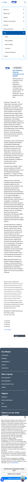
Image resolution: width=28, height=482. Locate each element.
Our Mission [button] (6, 352)
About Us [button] (6, 9)
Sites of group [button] (7, 374)
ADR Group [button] (7, 13)
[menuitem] (5, 355)
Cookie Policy (14, 462)
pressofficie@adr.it (7, 329)
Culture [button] (6, 56)
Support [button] (5, 393)
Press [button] (5, 33)
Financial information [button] (10, 21)
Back (16, 336)
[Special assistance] (25, 2)
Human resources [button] (8, 29)
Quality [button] (6, 17)
